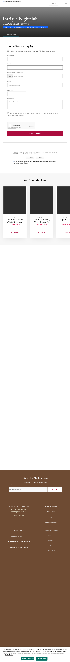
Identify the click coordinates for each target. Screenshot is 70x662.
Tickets (51, 517)
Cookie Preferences (27, 658)
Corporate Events (51, 531)
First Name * (11, 55)
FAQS (51, 545)
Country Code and (12, 72)
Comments (10, 98)
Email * (9, 81)
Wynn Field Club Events (19, 547)
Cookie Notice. (9, 655)
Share (40, 157)
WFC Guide (51, 550)
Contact (51, 536)
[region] (35, 654)
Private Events (51, 523)
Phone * (20, 72)
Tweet (31, 157)
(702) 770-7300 (19, 515)
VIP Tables (51, 511)
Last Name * (10, 64)
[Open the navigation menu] (66, 3)
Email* (10, 485)
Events (53, 3)
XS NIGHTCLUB (19, 531)
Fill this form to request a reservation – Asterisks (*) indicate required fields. (31, 51)
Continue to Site (41, 658)
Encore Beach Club (18, 536)
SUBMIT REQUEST (35, 133)
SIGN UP (55, 489)
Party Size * (10, 90)
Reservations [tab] (10, 34)
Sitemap (51, 540)
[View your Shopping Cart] (61, 3)
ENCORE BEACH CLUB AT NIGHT (19, 542)
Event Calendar (51, 506)
